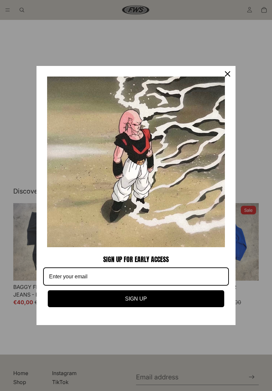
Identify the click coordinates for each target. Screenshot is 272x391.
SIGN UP (136, 299)
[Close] (228, 74)
